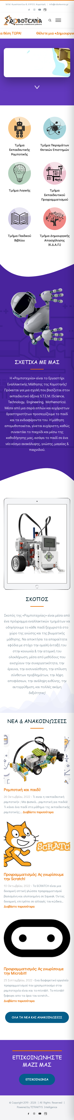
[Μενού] (58, 20)
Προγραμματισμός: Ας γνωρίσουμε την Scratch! (34, 876)
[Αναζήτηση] (49, 20)
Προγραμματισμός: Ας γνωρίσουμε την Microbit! (34, 971)
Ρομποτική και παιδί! (22, 789)
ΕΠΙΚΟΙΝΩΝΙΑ (37, 1079)
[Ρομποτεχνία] (23, 20)
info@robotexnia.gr (58, 4)
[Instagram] (34, 9)
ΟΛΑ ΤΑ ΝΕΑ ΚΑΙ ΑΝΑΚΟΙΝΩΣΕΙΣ (37, 1017)
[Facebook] (29, 9)
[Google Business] (44, 9)
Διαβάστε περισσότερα (38, 812)
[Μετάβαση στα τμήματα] (37, 88)
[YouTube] (39, 9)
